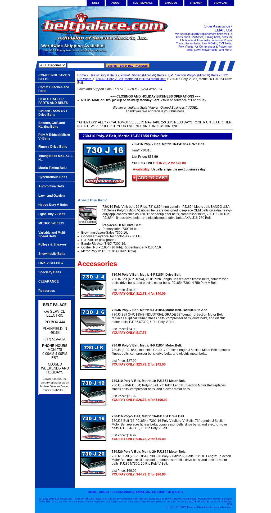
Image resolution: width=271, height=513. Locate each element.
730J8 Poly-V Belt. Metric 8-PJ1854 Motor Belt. (147, 345)
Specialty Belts (49, 272)
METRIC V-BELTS (51, 223)
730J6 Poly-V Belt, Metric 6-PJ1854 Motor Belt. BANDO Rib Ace (159, 310)
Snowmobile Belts (51, 254)
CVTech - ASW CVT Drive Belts (52, 113)
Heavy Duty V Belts (103, 75)
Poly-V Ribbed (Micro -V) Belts (142, 75)
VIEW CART (221, 2)
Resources (46, 291)
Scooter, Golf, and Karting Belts (51, 124)
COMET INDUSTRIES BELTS (54, 77)
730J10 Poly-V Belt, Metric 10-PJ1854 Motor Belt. (149, 381)
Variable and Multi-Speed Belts (52, 234)
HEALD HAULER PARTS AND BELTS (53, 101)
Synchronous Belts (52, 177)
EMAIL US (171, 2)
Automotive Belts (51, 186)
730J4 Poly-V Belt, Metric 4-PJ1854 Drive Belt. (146, 274)
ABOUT (116, 2)
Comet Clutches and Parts (53, 89)
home (95, 2)
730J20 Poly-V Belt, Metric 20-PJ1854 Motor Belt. (131, 79)
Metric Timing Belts (52, 168)
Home (81, 75)
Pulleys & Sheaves (52, 244)
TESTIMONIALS (143, 2)
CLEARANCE (48, 281)
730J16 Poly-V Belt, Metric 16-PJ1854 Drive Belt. (148, 416)
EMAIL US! (223, 30)
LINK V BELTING (50, 263)
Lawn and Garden (51, 195)
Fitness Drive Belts (52, 147)
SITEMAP (196, 2)
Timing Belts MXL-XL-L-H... (56, 157)
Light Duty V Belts (51, 214)
